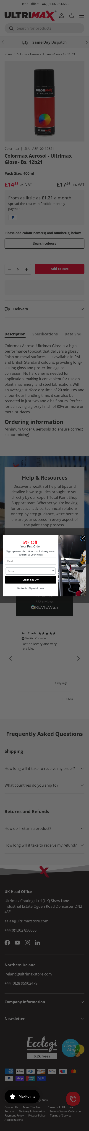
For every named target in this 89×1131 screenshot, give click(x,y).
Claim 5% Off (31, 579)
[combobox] (29, 570)
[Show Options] (52, 570)
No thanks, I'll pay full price (30, 588)
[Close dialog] (82, 538)
